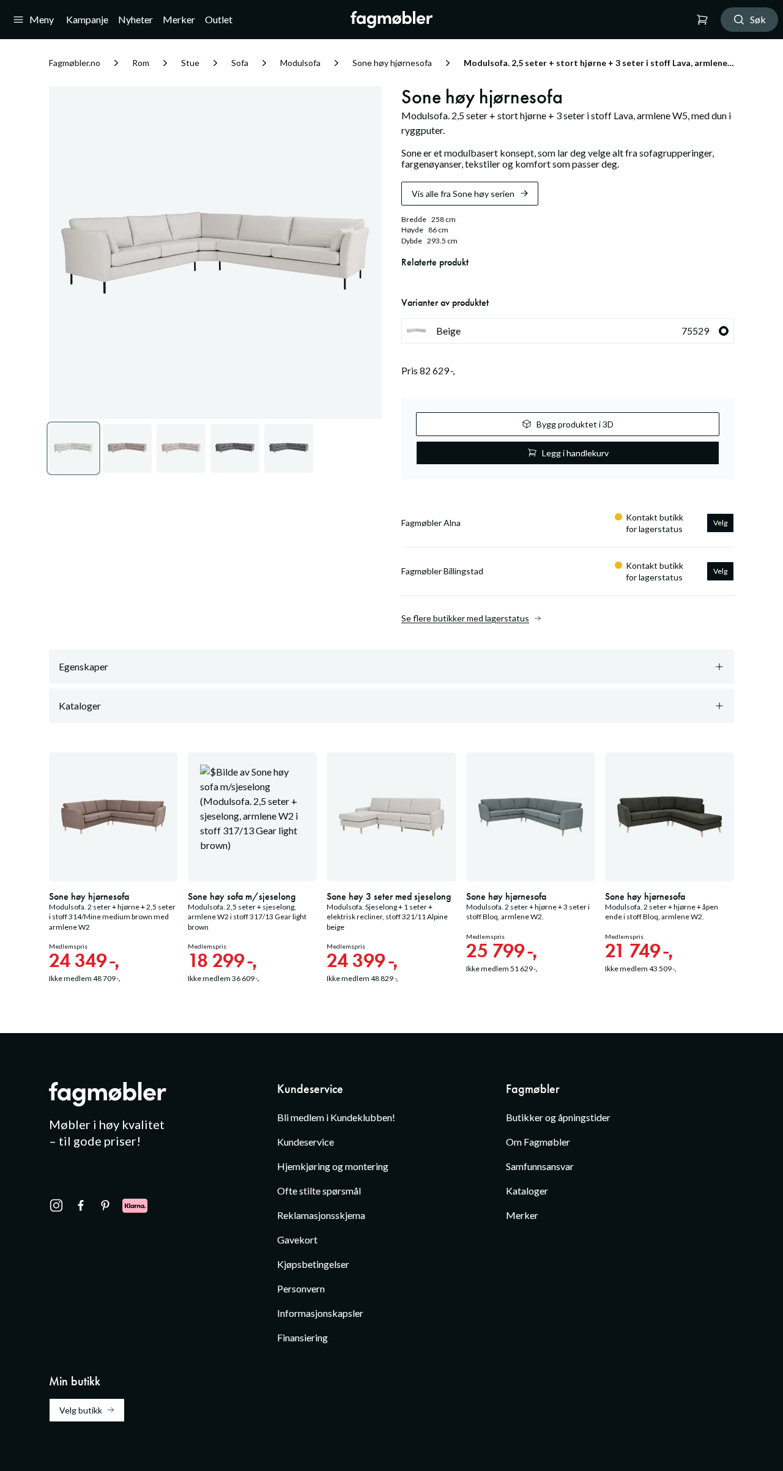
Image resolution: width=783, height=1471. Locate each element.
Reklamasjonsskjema (321, 1215)
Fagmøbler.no (74, 62)
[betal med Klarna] (134, 1205)
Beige (572, 330)
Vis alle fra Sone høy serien (463, 193)
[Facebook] (80, 1205)
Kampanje (87, 19)
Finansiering (302, 1337)
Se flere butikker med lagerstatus (465, 618)
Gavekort (297, 1239)
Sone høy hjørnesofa (392, 62)
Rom (140, 62)
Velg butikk (80, 1410)
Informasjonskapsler (320, 1313)
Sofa (239, 62)
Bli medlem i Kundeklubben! (336, 1117)
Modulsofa (300, 62)
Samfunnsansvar (540, 1166)
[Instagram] (56, 1205)
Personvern (301, 1288)
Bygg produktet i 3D (575, 424)
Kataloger (527, 1190)
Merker (179, 19)
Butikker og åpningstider (558, 1117)
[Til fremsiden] (392, 19)
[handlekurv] (702, 19)
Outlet (218, 19)
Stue (190, 62)
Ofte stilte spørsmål (319, 1190)
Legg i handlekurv (575, 453)
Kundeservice (305, 1141)
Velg (720, 522)
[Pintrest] (105, 1205)
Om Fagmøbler (538, 1141)
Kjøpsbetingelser (313, 1264)
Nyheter (135, 19)
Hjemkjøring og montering (332, 1166)
